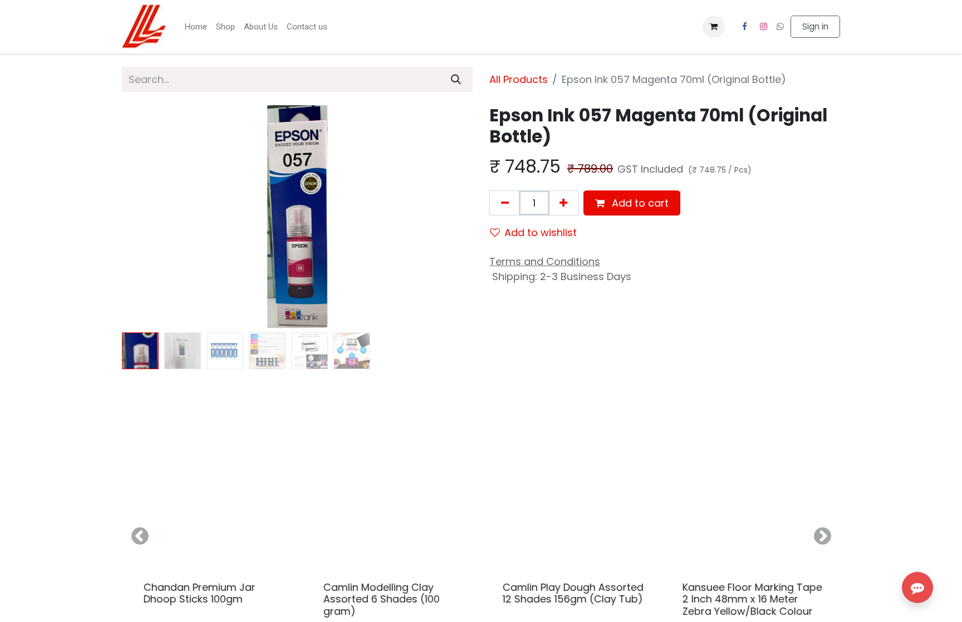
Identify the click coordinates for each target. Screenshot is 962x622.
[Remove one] (505, 203)
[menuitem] (196, 27)
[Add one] (563, 203)
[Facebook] (744, 26)
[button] (148, 216)
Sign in (815, 26)
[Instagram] (763, 26)
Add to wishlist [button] (540, 232)
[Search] (456, 79)
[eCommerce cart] (714, 27)
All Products (518, 79)
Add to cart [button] (639, 203)
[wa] (780, 26)
